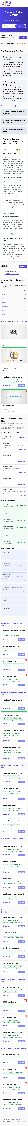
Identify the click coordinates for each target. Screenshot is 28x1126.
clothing (22, 951)
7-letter (14, 883)
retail (4, 651)
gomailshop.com (10, 715)
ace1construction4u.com (14, 630)
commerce (5, 633)
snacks (12, 666)
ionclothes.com (10, 933)
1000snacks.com (10, 661)
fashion (16, 935)
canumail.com (9, 805)
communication (11, 793)
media (4, 793)
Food (3, 314)
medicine (22, 881)
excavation (5, 635)
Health (4, 302)
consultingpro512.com (13, 821)
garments (14, 953)
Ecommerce (5, 306)
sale (19, 733)
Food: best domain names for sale (13, 1048)
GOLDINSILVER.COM (8, 365)
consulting (5, 825)
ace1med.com (9, 878)
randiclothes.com (11, 963)
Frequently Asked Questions (11, 106)
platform (17, 793)
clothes (4, 937)
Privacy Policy (18, 1119)
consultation (10, 866)
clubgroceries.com (11, 646)
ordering (8, 681)
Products (4, 294)
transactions (18, 791)
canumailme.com (11, 788)
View (24, 437)
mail (16, 720)
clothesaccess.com (11, 948)
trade (14, 633)
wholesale (9, 664)
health (18, 380)
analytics (11, 825)
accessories (5, 951)
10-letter (17, 937)
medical (5, 866)
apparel (21, 935)
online (4, 380)
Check (24, 558)
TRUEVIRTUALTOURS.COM (9, 405)
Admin (24, 1121)
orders (17, 635)
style (9, 937)
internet (14, 380)
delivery (11, 381)
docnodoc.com (9, 861)
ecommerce (5, 381)
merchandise (16, 664)
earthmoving (12, 635)
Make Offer (23, 37)
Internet (4, 298)
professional (16, 825)
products (9, 380)
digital (20, 718)
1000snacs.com (10, 676)
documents (17, 866)
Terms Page (18, 1121)
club (22, 649)
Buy (25, 505)
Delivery (4, 310)
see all (24, 322)
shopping (9, 649)
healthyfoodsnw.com (12, 274)
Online (4, 291)
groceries (9, 651)
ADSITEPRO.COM (7, 341)
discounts (15, 679)
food (16, 381)
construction (19, 633)
